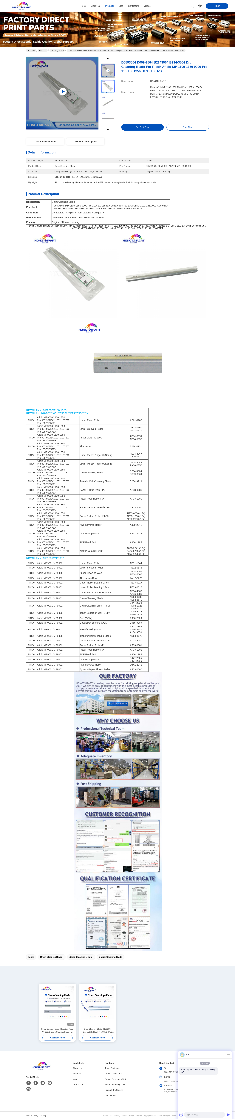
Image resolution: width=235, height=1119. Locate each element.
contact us (133, 6)
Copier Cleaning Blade (110, 957)
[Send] (228, 1115)
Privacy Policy (32, 1116)
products (109, 6)
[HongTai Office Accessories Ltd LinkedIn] (42, 1083)
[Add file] (181, 1115)
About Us (77, 1068)
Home (83, 6)
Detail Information (45, 141)
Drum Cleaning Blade (51, 957)
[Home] (41, 1069)
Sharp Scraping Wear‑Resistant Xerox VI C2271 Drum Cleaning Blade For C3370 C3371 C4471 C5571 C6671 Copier (57, 1030)
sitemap (43, 1116)
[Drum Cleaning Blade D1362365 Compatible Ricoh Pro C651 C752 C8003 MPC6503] (97, 1006)
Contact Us (78, 1084)
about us (95, 6)
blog (121, 6)
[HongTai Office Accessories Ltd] (22, 6)
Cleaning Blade (57, 50)
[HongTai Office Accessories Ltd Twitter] (28, 1083)
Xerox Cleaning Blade (80, 957)
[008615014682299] (49, 1083)
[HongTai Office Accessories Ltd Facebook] (35, 1083)
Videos (147, 6)
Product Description (85, 141)
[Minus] (228, 1054)
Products (43, 50)
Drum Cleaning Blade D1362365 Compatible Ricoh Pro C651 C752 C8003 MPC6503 (97, 1030)
